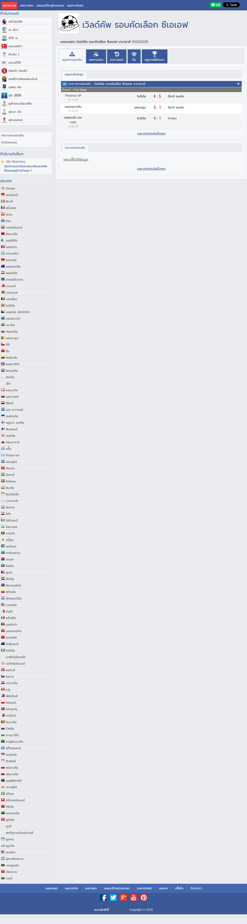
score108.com (119, 910)
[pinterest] (143, 900)
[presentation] (72, 56)
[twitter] (114, 900)
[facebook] (104, 900)
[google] (124, 900)
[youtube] (134, 900)
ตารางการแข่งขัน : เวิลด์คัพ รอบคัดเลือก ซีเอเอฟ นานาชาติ (106, 83)
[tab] (72, 56)
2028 (14, 95)
